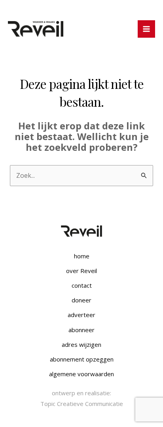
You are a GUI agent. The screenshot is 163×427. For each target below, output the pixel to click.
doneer (81, 300)
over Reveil (81, 271)
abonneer (81, 330)
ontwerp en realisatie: (81, 393)
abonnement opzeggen (82, 359)
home (81, 256)
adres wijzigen (81, 344)
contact (82, 285)
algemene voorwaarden (81, 374)
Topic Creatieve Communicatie (81, 404)
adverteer (81, 315)
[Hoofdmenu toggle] (146, 29)
